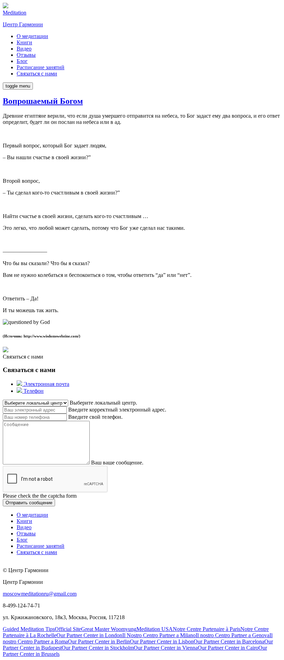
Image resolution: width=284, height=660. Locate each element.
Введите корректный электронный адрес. (117, 410)
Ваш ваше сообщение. (117, 462)
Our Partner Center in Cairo (228, 648)
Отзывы (26, 55)
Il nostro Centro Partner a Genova (232, 635)
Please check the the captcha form (40, 496)
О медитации (32, 36)
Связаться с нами (37, 73)
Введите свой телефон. (95, 417)
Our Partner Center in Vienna (166, 648)
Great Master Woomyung (108, 629)
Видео (24, 49)
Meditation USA (154, 629)
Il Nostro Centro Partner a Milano (159, 635)
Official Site (68, 629)
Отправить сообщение (29, 502)
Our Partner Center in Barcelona (229, 641)
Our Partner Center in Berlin (99, 641)
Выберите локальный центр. (103, 403)
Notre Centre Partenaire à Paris (206, 629)
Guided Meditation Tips (29, 629)
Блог (22, 61)
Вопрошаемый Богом (43, 101)
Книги (24, 42)
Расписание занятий (40, 67)
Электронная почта (45, 384)
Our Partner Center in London (89, 635)
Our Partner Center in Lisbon (162, 641)
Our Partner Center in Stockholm (98, 648)
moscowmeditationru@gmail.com (40, 594)
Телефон (33, 391)
